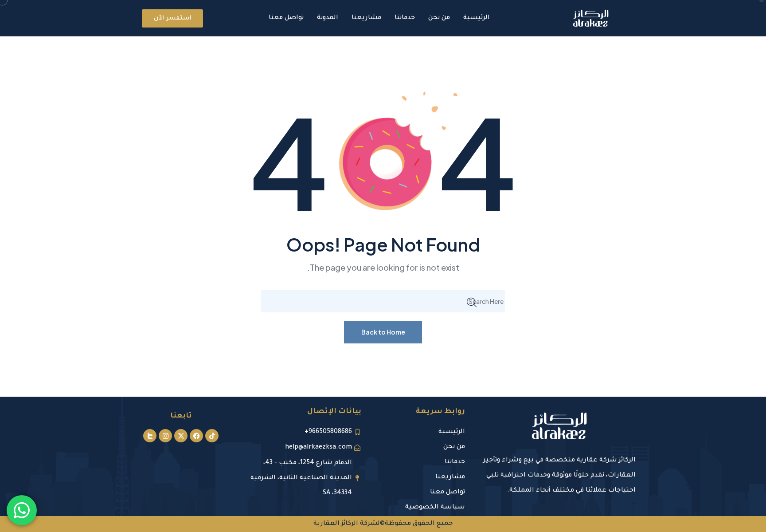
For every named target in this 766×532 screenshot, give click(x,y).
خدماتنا (405, 18)
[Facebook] (196, 435)
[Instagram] (165, 435)
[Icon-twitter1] (149, 435)
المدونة (327, 18)
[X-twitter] (181, 435)
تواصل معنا (286, 18)
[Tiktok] (212, 435)
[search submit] (471, 301)
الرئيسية (476, 18)
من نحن (439, 18)
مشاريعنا (366, 18)
